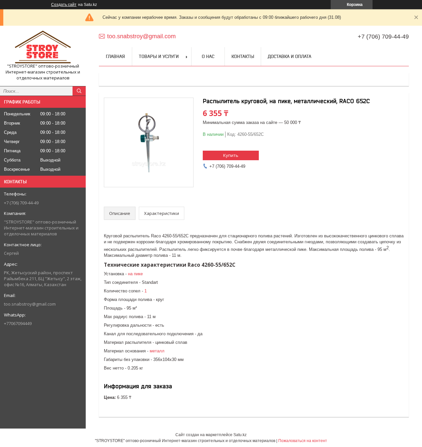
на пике (135, 273)
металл (157, 350)
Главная (115, 56)
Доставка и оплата (289, 56)
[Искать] (79, 91)
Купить (230, 155)
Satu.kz (240, 434)
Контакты (242, 56)
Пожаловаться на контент (302, 440)
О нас (208, 56)
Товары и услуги (159, 56)
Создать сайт (63, 4)
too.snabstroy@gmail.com (30, 304)
